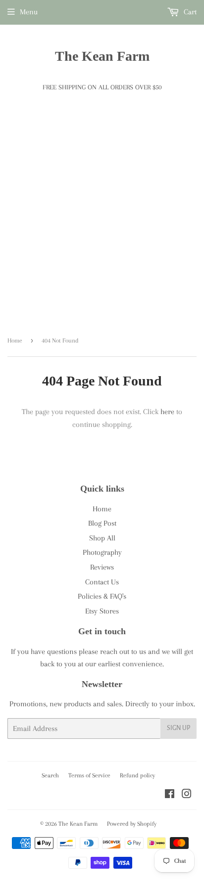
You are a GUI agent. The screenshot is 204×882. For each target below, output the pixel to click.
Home (14, 340)
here (167, 411)
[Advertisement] (102, 221)
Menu (29, 11)
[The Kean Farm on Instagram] (187, 795)
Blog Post (102, 523)
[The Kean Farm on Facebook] (169, 795)
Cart (189, 11)
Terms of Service (89, 775)
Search (50, 775)
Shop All (102, 538)
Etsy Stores (102, 611)
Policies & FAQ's (102, 596)
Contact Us (102, 581)
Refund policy (137, 775)
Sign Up (178, 728)
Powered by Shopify (131, 823)
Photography (102, 552)
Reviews (102, 567)
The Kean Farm (102, 56)
